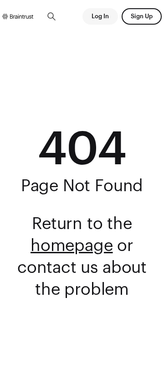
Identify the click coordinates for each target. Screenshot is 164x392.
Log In (100, 16)
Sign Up (142, 16)
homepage (72, 246)
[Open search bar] (51, 16)
